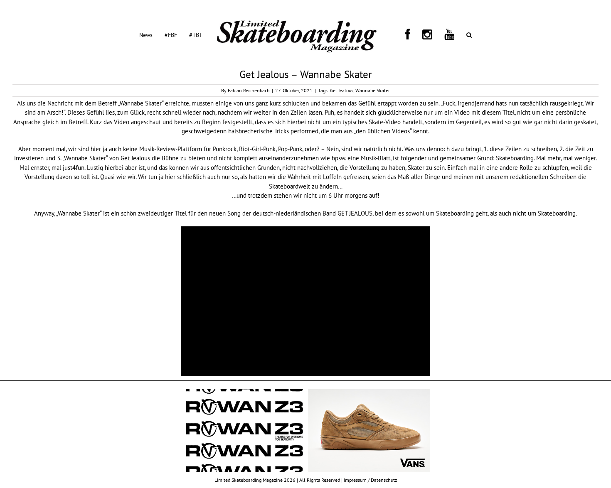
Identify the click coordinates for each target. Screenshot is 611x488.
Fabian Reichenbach (249, 90)
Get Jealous (341, 90)
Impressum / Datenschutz (370, 480)
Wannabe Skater (372, 90)
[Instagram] (411, 34)
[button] (433, 34)
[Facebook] (401, 34)
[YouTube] (424, 34)
